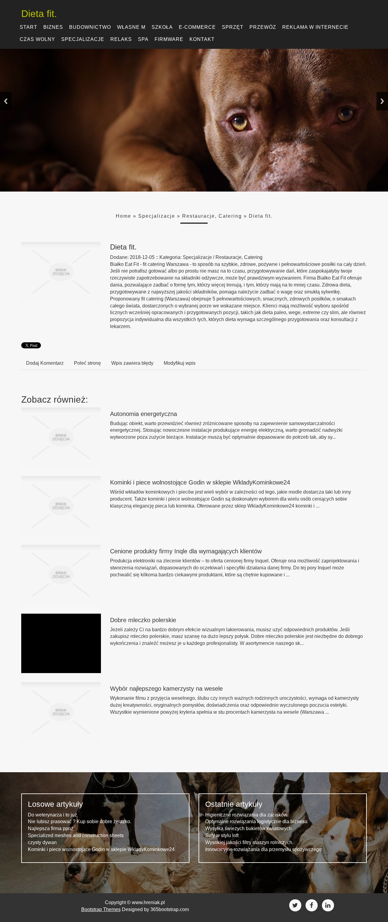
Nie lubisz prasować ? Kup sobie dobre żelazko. (79, 821)
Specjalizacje (156, 216)
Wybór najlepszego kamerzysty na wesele (166, 688)
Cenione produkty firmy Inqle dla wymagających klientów (186, 551)
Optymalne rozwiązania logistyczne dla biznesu (256, 821)
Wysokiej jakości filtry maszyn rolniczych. (249, 842)
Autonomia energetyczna (143, 414)
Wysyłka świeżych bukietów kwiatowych (248, 828)
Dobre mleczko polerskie (143, 620)
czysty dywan (42, 842)
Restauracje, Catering (212, 216)
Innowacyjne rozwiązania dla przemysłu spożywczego (263, 849)
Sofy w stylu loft (222, 835)
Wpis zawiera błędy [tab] (132, 363)
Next (382, 101)
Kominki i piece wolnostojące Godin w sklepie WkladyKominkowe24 (200, 482)
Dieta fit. (261, 216)
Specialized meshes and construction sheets (76, 835)
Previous (6, 101)
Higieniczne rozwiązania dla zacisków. (246, 814)
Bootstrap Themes (101, 909)
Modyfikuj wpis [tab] (180, 363)
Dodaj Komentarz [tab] (45, 363)
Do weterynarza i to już (52, 814)
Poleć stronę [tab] (87, 363)
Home (123, 216)
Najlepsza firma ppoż (50, 828)
